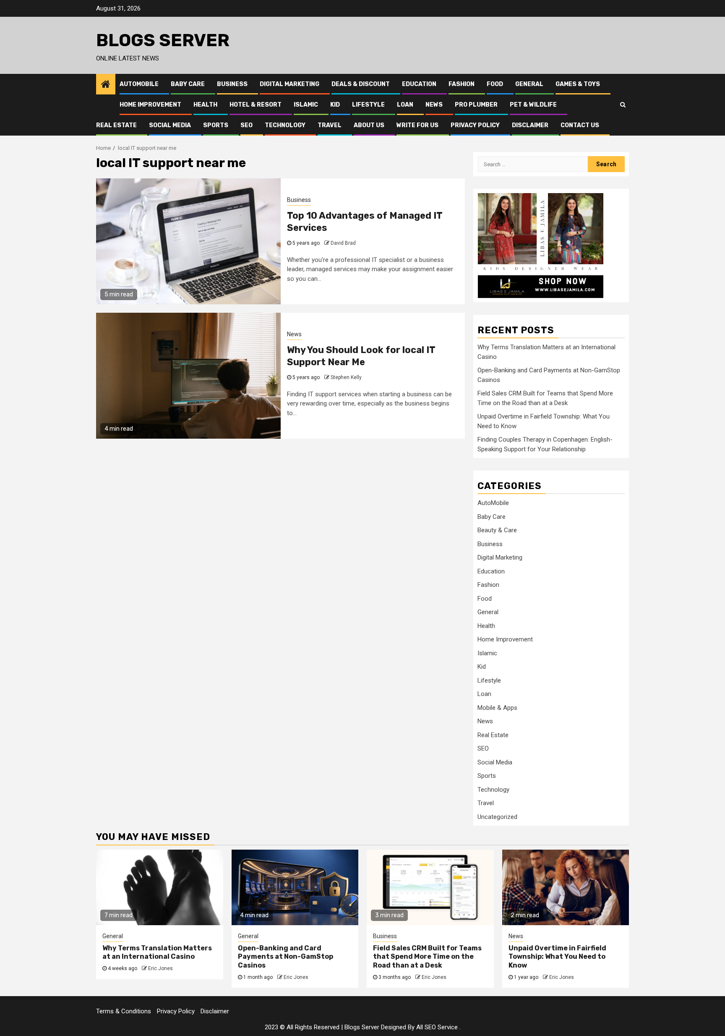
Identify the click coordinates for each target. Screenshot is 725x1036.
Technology (285, 125)
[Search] (623, 104)
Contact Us (580, 125)
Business (232, 84)
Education (419, 84)
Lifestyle (368, 104)
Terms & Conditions (123, 1011)
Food (495, 84)
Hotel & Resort (255, 104)
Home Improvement (150, 104)
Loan (405, 104)
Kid (335, 104)
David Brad (343, 243)
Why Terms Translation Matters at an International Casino (157, 952)
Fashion (462, 84)
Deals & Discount (360, 84)
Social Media (170, 125)
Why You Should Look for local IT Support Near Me (361, 356)
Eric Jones (160, 968)
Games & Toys (577, 84)
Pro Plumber (476, 104)
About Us (369, 125)
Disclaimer (530, 125)
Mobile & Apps (497, 708)
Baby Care (188, 84)
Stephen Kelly (346, 377)
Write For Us (417, 125)
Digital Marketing (289, 84)
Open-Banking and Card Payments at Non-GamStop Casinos (285, 957)
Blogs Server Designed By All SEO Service (401, 1027)
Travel (330, 125)
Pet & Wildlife (533, 104)
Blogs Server (162, 40)
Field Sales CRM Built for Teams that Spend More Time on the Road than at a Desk (427, 957)
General (529, 84)
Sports (215, 125)
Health (205, 104)
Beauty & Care (497, 530)
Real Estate (116, 125)
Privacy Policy (475, 125)
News (434, 104)
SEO (246, 125)
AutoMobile (139, 84)
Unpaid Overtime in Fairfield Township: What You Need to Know (557, 957)
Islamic (306, 104)
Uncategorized (497, 817)
